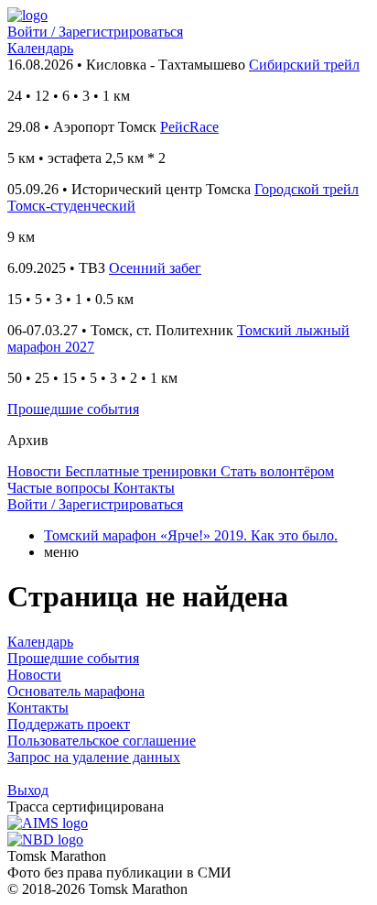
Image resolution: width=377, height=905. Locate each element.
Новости (34, 674)
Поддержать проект (68, 724)
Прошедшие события (73, 409)
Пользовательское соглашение (101, 740)
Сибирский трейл (304, 64)
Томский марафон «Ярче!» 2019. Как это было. (191, 535)
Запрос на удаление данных (93, 757)
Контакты (38, 707)
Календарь (40, 48)
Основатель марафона (76, 691)
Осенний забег (155, 268)
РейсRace (189, 127)
